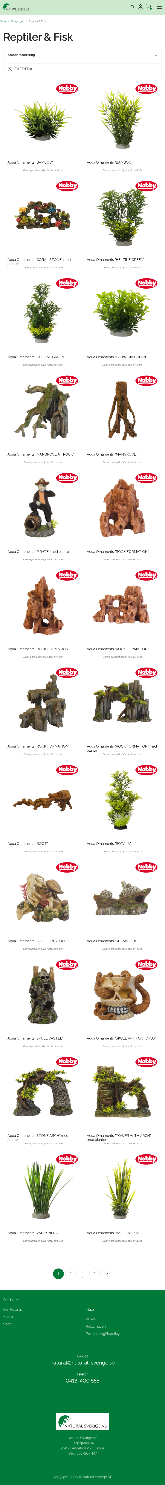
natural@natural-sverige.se (82, 1363)
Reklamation (96, 1326)
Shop (7, 1324)
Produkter (11, 1300)
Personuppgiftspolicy (103, 1334)
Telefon (82, 1374)
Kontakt (9, 1317)
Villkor (90, 1319)
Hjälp (90, 1309)
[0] (148, 7)
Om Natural (12, 1309)
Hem (3, 21)
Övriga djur (17, 21)
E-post (82, 1356)
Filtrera (23, 69)
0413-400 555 (82, 1381)
